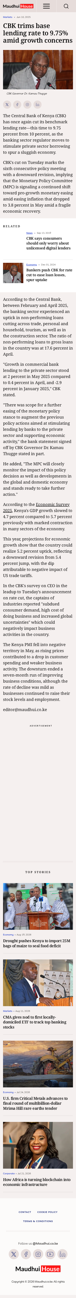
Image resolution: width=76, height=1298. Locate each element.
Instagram (38, 1254)
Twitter (14, 1254)
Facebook (26, 1254)
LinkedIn (62, 1254)
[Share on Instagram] (27, 105)
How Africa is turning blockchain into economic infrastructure (37, 1182)
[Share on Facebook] (17, 105)
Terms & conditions (38, 1221)
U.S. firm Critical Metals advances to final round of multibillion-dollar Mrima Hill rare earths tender (35, 1103)
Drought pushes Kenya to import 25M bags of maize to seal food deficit (36, 943)
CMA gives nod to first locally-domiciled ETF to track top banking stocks (34, 1022)
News (29, 232)
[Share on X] (7, 105)
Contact (25, 1212)
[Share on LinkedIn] (37, 105)
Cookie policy (47, 1212)
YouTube (50, 1254)
